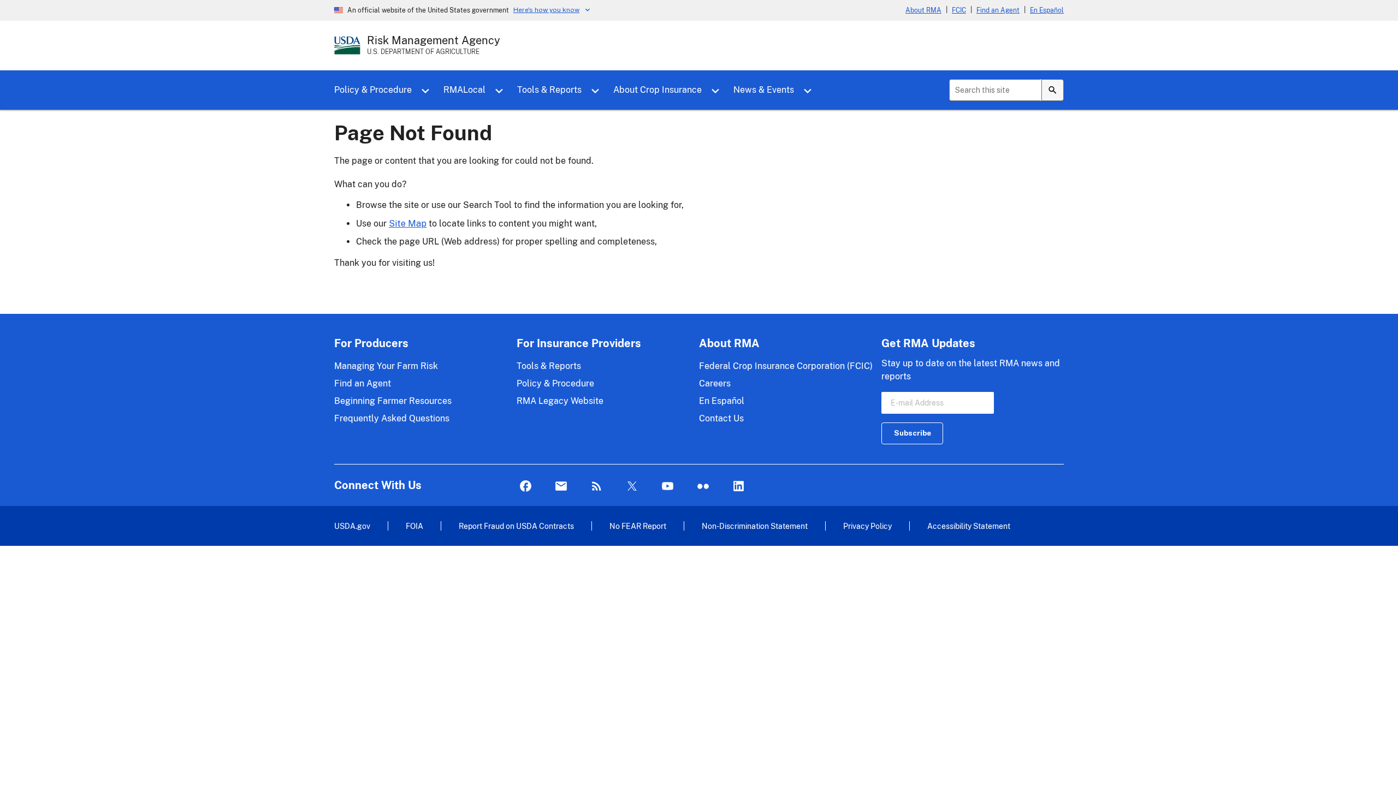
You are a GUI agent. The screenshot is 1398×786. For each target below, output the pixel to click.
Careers (715, 383)
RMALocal (464, 90)
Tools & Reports (549, 90)
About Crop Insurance (657, 90)
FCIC (959, 10)
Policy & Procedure (373, 90)
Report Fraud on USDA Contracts (516, 526)
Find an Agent (998, 10)
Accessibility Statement (968, 526)
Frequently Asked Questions (391, 418)
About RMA (923, 10)
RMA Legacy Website (560, 401)
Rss (596, 486)
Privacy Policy (867, 526)
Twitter (632, 486)
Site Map (407, 223)
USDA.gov (352, 526)
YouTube (667, 486)
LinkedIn (738, 486)
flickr (703, 486)
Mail (561, 486)
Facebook (525, 486)
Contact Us (721, 418)
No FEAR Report (637, 526)
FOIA (414, 526)
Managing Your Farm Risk (386, 366)
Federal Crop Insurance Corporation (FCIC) (786, 366)
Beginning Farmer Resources (393, 401)
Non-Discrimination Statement (755, 526)
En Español (1047, 10)
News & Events (763, 90)
